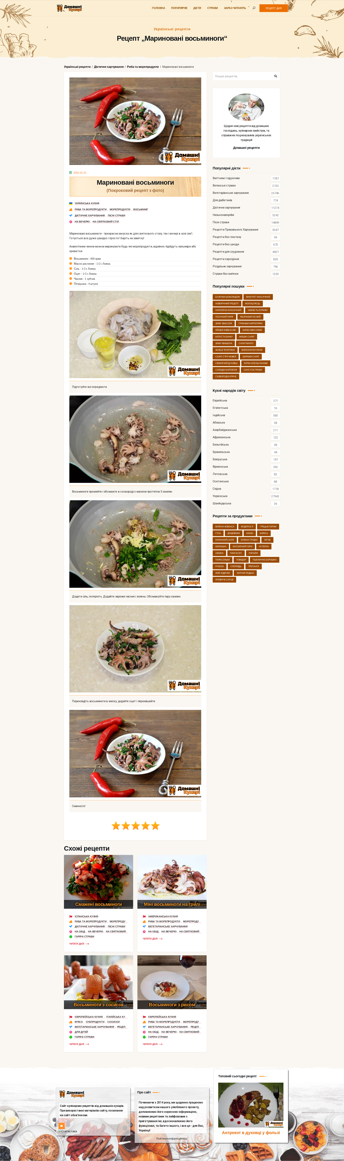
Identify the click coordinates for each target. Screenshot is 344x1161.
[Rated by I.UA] (67, 1131)
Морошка (220, 546)
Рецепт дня (274, 8)
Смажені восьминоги (98, 904)
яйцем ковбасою (225, 330)
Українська (220, 496)
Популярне (179, 8)
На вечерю (82, 221)
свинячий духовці (226, 363)
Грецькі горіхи (268, 526)
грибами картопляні (250, 323)
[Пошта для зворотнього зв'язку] (61, 1126)
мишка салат (246, 336)
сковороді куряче (225, 376)
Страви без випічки (225, 274)
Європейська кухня (89, 1016)
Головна (158, 8)
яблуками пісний (250, 317)
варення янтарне (252, 350)
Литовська (220, 474)
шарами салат (251, 356)
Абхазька (219, 423)
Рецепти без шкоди (226, 244)
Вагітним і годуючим (226, 178)
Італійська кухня (118, 1016)
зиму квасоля (223, 323)
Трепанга (253, 566)
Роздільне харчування (227, 266)
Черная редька (245, 573)
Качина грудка (249, 540)
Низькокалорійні (223, 215)
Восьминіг (140, 209)
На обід (80, 931)
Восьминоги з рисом (172, 1004)
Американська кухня (163, 916)
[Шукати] (275, 76)
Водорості (247, 526)
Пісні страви (116, 215)
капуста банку (224, 336)
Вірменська (220, 467)
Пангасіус (236, 553)
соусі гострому (253, 370)
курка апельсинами (256, 363)
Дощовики (234, 533)
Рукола (219, 566)
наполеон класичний (228, 310)
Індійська (219, 415)
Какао (249, 533)
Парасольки (222, 560)
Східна (217, 489)
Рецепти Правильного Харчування (235, 230)
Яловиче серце (224, 579)
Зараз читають (235, 8)
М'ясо (79, 1021)
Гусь (218, 533)
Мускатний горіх (242, 546)
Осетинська (221, 481)
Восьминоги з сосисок (99, 1004)
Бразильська (221, 452)
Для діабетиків (222, 200)
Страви (212, 8)
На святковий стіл (106, 221)
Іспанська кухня (86, 916)
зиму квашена (223, 343)
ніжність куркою (257, 310)
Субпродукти (95, 1021)
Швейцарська (222, 503)
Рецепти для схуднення (228, 252)
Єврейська (220, 401)
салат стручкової (225, 356)
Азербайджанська (225, 430)
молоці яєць (252, 303)
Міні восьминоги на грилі (172, 904)
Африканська (221, 437)
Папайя (253, 553)
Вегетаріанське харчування (168, 926)
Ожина (219, 553)
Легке (267, 540)
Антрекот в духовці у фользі (251, 1132)
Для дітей (81, 1031)
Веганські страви (224, 186)
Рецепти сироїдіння (226, 259)
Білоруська (220, 459)
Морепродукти (120, 209)
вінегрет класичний (258, 297)
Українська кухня (87, 203)
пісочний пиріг (224, 317)
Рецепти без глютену (227, 237)
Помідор (241, 560)
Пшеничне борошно (265, 560)
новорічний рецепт (227, 303)
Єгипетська (220, 408)
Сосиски (113, 1021)
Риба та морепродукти (91, 209)
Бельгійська (221, 445)
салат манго (246, 343)
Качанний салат (224, 540)
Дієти (197, 8)
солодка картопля (226, 370)
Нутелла (264, 546)
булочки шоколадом (227, 297)
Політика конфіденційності (172, 1138)
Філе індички (222, 573)
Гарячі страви (84, 936)
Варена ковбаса (224, 526)
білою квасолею (252, 330)
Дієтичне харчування (90, 215)
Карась (264, 533)
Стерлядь (236, 566)
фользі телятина (225, 350)
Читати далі (76, 943)
